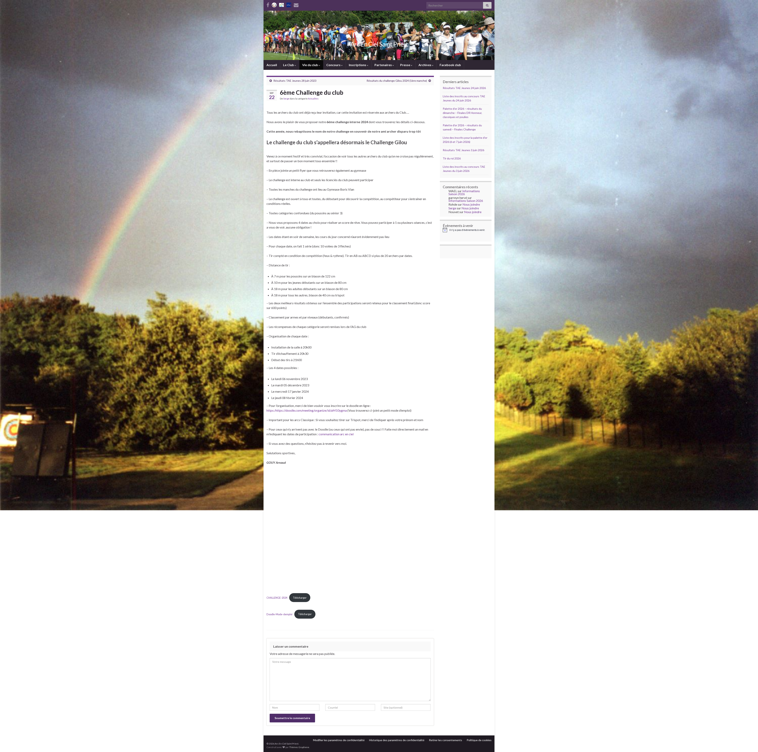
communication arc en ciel (336, 434)
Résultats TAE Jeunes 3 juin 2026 (463, 150)
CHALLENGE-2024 (276, 597)
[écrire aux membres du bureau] (296, 4)
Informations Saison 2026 (464, 192)
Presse (405, 65)
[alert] (466, 230)
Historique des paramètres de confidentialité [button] (396, 740)
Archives (425, 65)
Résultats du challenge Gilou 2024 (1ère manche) (397, 80)
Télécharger (300, 597)
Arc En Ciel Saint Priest (379, 44)
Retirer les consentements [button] (445, 740)
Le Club (289, 65)
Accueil (271, 65)
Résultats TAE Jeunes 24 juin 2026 (464, 88)
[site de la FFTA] (288, 4)
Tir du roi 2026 (452, 158)
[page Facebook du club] (267, 4)
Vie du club (310, 65)
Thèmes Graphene (299, 747)
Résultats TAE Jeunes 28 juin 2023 (294, 80)
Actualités (313, 98)
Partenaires (383, 65)
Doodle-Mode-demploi (279, 614)
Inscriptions (358, 65)
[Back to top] (749, 743)
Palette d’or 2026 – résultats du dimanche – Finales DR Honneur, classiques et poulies (462, 113)
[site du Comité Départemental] (274, 4)
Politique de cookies (479, 740)
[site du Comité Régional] (281, 4)
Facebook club (450, 65)
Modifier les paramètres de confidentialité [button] (339, 740)
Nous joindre (471, 204)
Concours (333, 65)
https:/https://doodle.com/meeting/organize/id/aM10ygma (306, 410)
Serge (286, 98)
